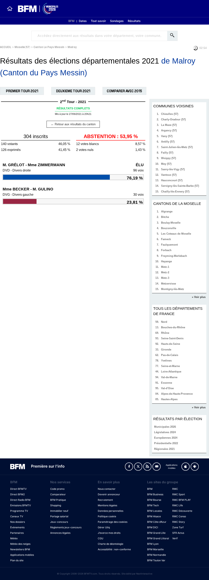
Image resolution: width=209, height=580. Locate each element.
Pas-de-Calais (169, 355)
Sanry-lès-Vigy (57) (173, 169)
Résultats (134, 21)
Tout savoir (98, 21)
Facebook (129, 466)
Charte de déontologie (110, 543)
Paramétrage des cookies (112, 521)
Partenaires (17, 532)
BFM (71, 21)
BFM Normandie (156, 554)
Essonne (166, 382)
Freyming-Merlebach (174, 255)
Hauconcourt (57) (171, 180)
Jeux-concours (59, 521)
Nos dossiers (17, 521)
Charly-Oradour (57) (173, 119)
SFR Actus (178, 532)
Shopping (55, 505)
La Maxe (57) (169, 124)
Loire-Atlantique (171, 371)
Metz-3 (165, 277)
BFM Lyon (153, 543)
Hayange (166, 261)
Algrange (166, 211)
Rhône (165, 332)
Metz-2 (165, 272)
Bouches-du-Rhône (173, 327)
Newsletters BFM (20, 549)
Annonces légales (60, 532)
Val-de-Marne (169, 377)
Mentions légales (107, 505)
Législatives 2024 (165, 432)
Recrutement (105, 499)
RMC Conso (179, 516)
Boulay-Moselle (170, 222)
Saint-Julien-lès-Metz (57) (177, 147)
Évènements (17, 527)
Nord (164, 321)
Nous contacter (107, 488)
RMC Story (178, 521)
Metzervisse (168, 283)
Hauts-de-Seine (170, 343)
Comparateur (58, 494)
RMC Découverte (182, 510)
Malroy (72, 47)
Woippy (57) (168, 158)
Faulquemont (169, 244)
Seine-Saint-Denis (172, 338)
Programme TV (19, 510)
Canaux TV (16, 516)
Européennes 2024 (165, 437)
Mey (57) (166, 163)
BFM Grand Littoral (158, 538)
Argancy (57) (169, 130)
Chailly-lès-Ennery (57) (175, 191)
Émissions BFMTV (20, 505)
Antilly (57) (168, 141)
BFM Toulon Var (156, 560)
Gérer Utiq (104, 527)
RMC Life (177, 505)
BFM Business (155, 494)
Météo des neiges (20, 543)
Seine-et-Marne (170, 366)
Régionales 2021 (164, 448)
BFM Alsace (154, 516)
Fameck (166, 239)
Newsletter (156, 466)
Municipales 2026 (165, 426)
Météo (14, 538)
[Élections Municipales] (35, 8)
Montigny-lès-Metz (172, 289)
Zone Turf (177, 527)
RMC (175, 488)
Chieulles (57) (169, 113)
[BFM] (10, 8)
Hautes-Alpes (169, 399)
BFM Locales (154, 510)
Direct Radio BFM (20, 499)
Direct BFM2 (17, 494)
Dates (83, 21)
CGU (100, 538)
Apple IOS (185, 466)
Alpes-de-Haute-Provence (177, 393)
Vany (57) (166, 136)
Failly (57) (167, 152)
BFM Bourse (154, 499)
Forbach (166, 250)
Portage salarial (59, 516)
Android (195, 466)
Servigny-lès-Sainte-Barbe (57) (180, 185)
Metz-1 (165, 266)
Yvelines (166, 360)
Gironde (166, 349)
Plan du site (16, 560)
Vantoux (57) (169, 174)
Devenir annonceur (109, 494)
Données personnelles (110, 510)
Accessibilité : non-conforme (114, 549)
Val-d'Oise (167, 388)
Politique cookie (107, 516)
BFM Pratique (58, 499)
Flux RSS (147, 466)
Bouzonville (168, 228)
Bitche (165, 217)
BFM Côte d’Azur (156, 521)
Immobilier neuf (59, 510)
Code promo (57, 488)
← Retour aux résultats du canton (73, 124)
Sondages (117, 21)
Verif (175, 538)
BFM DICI (152, 527)
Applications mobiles (22, 554)
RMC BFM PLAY (181, 499)
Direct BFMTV (18, 488)
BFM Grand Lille (156, 532)
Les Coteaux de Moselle (176, 233)
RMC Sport (178, 494)
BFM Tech (153, 505)
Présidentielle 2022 (166, 443)
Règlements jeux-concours (65, 527)
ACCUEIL (5, 47)
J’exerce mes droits (109, 532)
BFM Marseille (155, 549)
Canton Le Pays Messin (48, 47)
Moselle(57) (22, 47)
